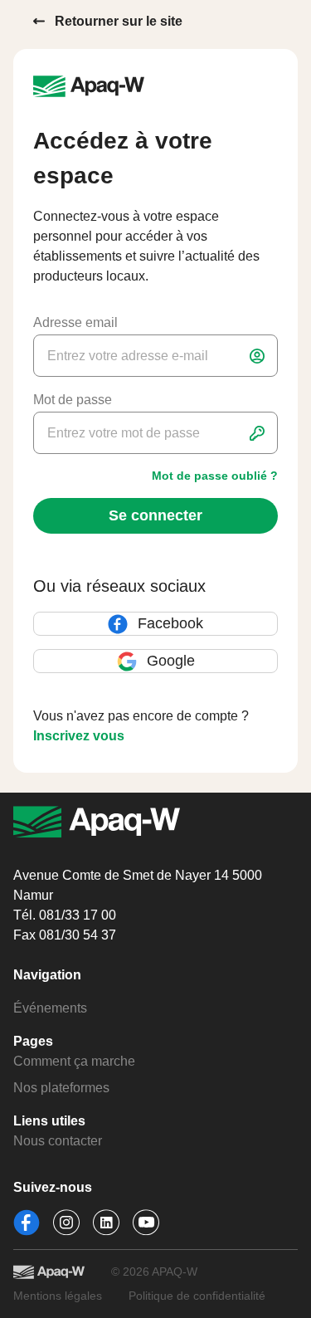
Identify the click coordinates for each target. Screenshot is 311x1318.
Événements (50, 1008)
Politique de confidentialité (197, 1295)
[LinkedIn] (106, 1222)
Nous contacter (57, 1141)
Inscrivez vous (78, 736)
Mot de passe (72, 400)
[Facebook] (26, 1222)
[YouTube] (146, 1222)
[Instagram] (66, 1222)
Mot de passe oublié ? (215, 475)
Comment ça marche (74, 1061)
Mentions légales (57, 1295)
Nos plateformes (61, 1088)
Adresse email (75, 322)
